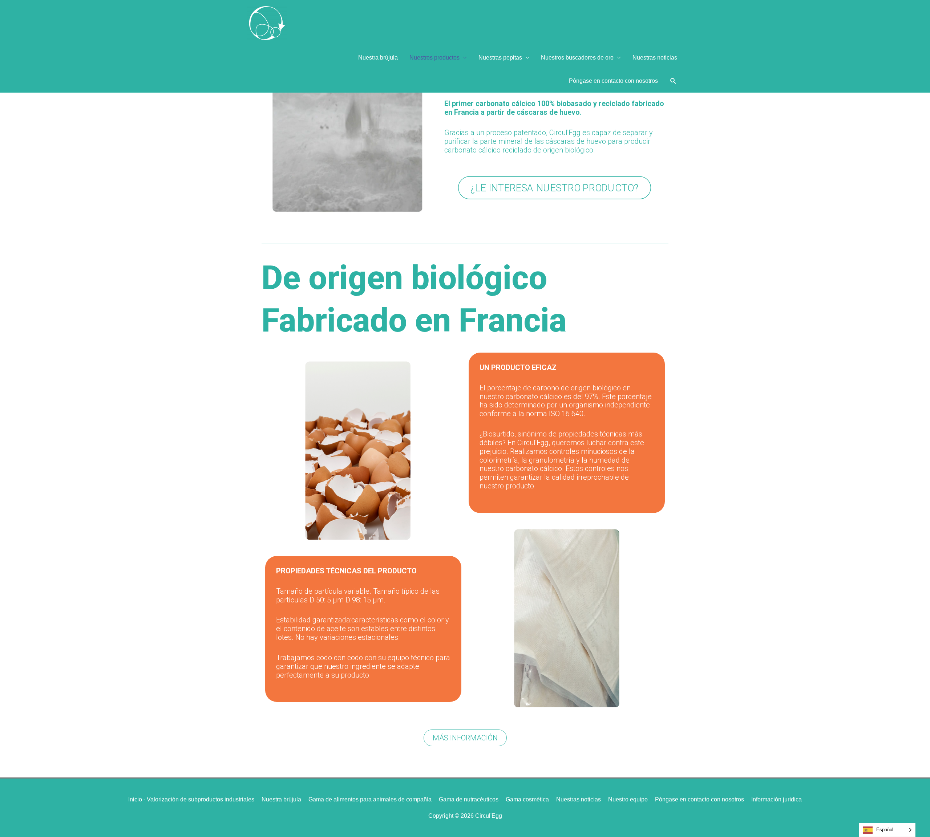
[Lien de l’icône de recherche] (673, 81)
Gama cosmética (527, 799)
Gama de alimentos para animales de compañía (370, 799)
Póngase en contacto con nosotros (613, 81)
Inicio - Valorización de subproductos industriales (191, 799)
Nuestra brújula (378, 57)
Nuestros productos (434, 57)
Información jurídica (776, 799)
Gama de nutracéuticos (468, 799)
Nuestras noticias (654, 57)
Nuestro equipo (628, 799)
